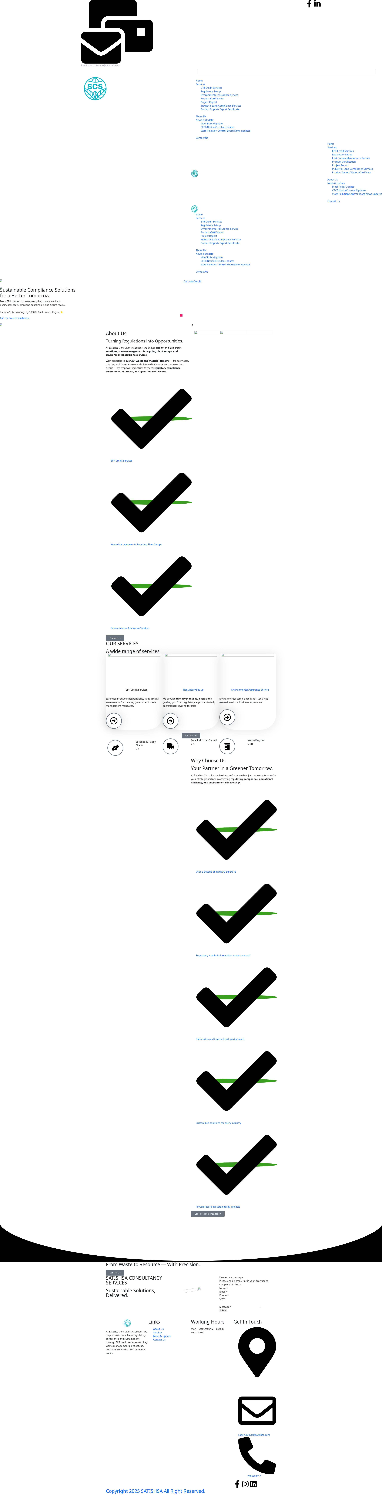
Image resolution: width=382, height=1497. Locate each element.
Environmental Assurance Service (219, 228)
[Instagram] (245, 1484)
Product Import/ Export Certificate (220, 243)
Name (223, 1288)
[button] (181, 315)
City (222, 1298)
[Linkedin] (253, 1484)
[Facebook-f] (309, 3)
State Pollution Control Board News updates (225, 264)
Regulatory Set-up (211, 225)
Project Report (209, 236)
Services (200, 84)
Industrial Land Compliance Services (221, 239)
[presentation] (3, 317)
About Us (201, 116)
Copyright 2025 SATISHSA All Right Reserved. (155, 1491)
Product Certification (212, 232)
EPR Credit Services (211, 221)
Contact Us (202, 137)
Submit (223, 1310)
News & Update (204, 120)
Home (199, 80)
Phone (224, 1295)
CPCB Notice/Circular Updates (217, 261)
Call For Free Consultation (14, 318)
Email (223, 1291)
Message (225, 1306)
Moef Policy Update (212, 257)
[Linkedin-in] (317, 3)
